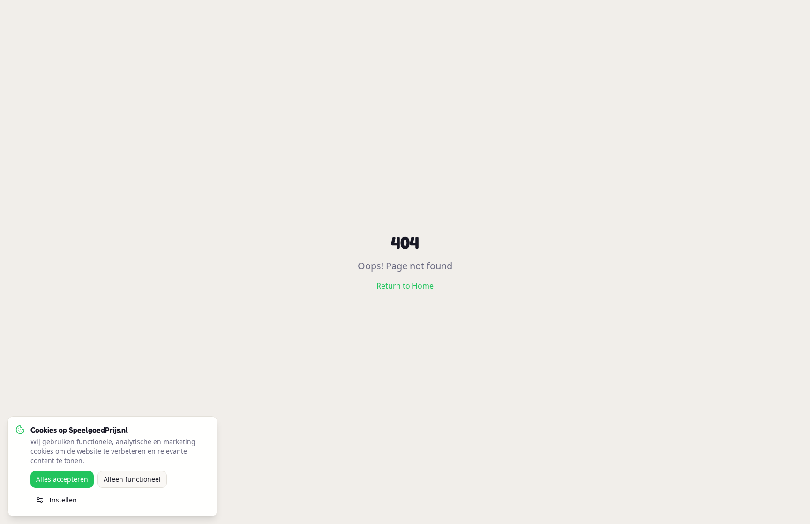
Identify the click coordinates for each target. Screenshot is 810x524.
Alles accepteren (62, 479)
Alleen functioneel (132, 479)
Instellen (63, 499)
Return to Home (405, 286)
